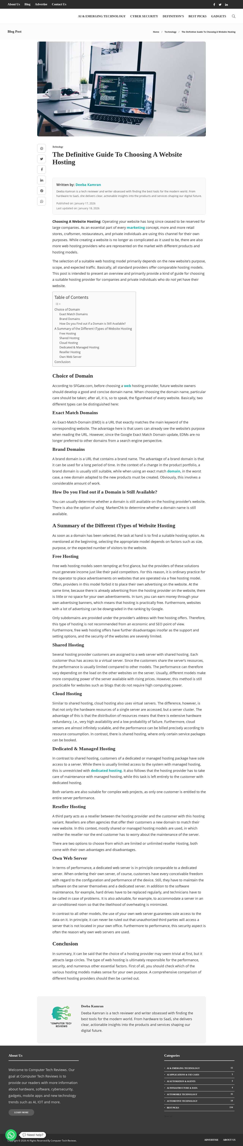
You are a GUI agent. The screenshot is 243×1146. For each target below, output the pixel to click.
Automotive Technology (200, 1101)
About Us (14, 4)
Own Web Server (70, 357)
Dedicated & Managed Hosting (79, 347)
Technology (170, 31)
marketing (136, 227)
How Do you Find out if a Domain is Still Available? (92, 323)
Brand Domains (69, 319)
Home (156, 31)
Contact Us (59, 4)
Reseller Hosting (69, 352)
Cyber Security (144, 16)
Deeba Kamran (88, 184)
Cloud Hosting (68, 343)
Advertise (41, 4)
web (127, 385)
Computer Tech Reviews (63, 1140)
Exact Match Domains (73, 314)
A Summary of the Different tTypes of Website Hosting (93, 329)
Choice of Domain (67, 309)
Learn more (21, 1112)
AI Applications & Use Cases (200, 1074)
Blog (27, 4)
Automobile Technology (200, 1094)
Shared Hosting (69, 338)
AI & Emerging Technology (102, 16)
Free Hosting (67, 333)
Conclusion (62, 362)
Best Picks (198, 16)
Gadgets (218, 16)
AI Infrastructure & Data (200, 1087)
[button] (11, 1135)
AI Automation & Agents (200, 1081)
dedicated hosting (106, 770)
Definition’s (173, 16)
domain (173, 471)
